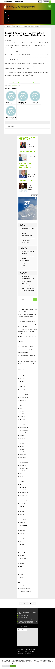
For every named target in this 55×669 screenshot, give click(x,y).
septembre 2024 (24, 435)
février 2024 (23, 454)
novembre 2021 (24, 528)
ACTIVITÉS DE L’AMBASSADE (28, 238)
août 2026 (22, 373)
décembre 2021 (24, 525)
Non (21, 571)
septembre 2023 (24, 468)
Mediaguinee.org (15, 85)
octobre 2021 (23, 530)
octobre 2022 (23, 498)
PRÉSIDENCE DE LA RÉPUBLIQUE (27, 138)
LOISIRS (23, 265)
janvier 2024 (23, 457)
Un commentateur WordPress (27, 350)
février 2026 (23, 389)
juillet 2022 (22, 506)
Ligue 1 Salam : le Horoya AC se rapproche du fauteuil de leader (24, 82)
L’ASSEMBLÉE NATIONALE (27, 279)
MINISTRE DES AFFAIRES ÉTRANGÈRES (25, 166)
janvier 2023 (23, 490)
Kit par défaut (24, 352)
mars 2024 (22, 452)
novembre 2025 (24, 397)
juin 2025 (22, 411)
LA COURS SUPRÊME (26, 286)
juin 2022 (22, 509)
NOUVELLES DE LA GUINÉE (27, 256)
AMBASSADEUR (26, 181)
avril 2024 (22, 449)
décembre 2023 (24, 460)
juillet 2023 (22, 473)
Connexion (22, 585)
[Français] (27, 18)
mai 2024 (22, 446)
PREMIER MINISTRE (27, 152)
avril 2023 (22, 481)
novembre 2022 (24, 495)
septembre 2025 (24, 403)
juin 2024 (22, 443)
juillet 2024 (22, 441)
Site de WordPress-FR (25, 594)
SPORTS (23, 263)
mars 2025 (22, 419)
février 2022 (23, 519)
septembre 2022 (24, 500)
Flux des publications (25, 588)
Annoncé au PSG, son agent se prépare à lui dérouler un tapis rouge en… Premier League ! (27, 324)
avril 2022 (22, 514)
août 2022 (22, 503)
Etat (21, 566)
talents (21, 577)
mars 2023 (22, 484)
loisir (21, 569)
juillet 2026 (22, 375)
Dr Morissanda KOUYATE (31, 174)
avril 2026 (22, 384)
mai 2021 (22, 544)
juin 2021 (22, 541)
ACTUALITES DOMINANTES (23, 247)
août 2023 (22, 471)
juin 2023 (22, 476)
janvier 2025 (23, 424)
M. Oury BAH (32, 157)
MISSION (23, 233)
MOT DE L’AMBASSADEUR (27, 228)
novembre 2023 (24, 462)
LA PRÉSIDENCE (25, 276)
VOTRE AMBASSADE (23, 225)
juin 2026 (22, 378)
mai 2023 (22, 479)
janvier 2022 (23, 522)
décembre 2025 (24, 394)
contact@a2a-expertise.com (25, 653)
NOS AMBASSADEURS (26, 235)
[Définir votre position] (35, 198)
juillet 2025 (22, 408)
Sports (21, 574)
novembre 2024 (24, 430)
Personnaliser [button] (6, 665)
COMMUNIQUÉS (25, 243)
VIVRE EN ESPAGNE (25, 240)
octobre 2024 (23, 432)
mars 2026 (22, 386)
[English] (27, 15)
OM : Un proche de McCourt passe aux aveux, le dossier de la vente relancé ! (27, 331)
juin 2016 (22, 547)
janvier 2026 (23, 392)
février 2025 (23, 422)
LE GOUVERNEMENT (26, 281)
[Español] (27, 22)
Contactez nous (12, 12)
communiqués (23, 558)
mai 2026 (22, 381)
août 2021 (22, 536)
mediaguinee (11, 126)
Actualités (9, 26)
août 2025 (22, 405)
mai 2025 (22, 413)
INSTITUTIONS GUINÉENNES (23, 272)
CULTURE (23, 268)
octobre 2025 (23, 400)
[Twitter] (41, 2)
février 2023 (23, 487)
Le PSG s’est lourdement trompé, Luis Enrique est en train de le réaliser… (27, 316)
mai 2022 (22, 511)
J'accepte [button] (13, 665)
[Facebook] (39, 2)
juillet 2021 (22, 538)
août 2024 (22, 438)
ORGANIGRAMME (25, 231)
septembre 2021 (24, 533)
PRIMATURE (24, 283)
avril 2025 (22, 416)
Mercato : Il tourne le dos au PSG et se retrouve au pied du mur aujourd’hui (27, 339)
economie (22, 563)
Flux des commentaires (25, 591)
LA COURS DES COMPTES (27, 288)
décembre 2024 (24, 427)
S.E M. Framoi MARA (30, 187)
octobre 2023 (23, 465)
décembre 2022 (24, 492)
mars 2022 (22, 517)
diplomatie (22, 561)
